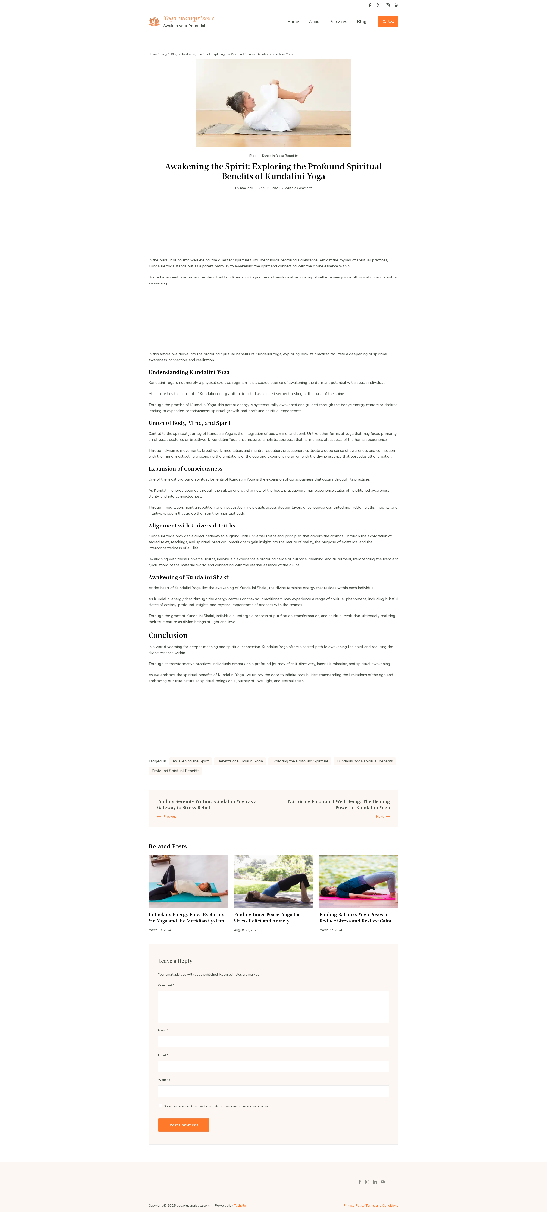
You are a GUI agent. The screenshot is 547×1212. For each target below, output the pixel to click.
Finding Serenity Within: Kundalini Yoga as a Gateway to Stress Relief (207, 804)
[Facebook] (370, 5)
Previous (169, 816)
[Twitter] (379, 5)
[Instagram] (388, 5)
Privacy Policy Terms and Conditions (371, 1205)
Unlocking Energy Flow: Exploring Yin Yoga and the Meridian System (187, 917)
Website (164, 1080)
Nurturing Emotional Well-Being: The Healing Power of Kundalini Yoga (339, 804)
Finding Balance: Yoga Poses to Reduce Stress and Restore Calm (355, 917)
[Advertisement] (273, 227)
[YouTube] (383, 1182)
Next (380, 816)
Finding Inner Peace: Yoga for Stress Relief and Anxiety (267, 917)
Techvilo (240, 1205)
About (315, 22)
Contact (388, 21)
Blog (361, 22)
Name (163, 1030)
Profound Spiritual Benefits (175, 770)
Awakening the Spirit (190, 761)
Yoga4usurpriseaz (188, 18)
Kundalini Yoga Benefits (280, 156)
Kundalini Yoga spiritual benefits (365, 761)
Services (339, 22)
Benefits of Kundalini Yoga (240, 761)
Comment (166, 985)
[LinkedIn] (396, 5)
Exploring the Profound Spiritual (299, 761)
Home (293, 22)
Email (163, 1055)
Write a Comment (298, 188)
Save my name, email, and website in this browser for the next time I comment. (217, 1106)
